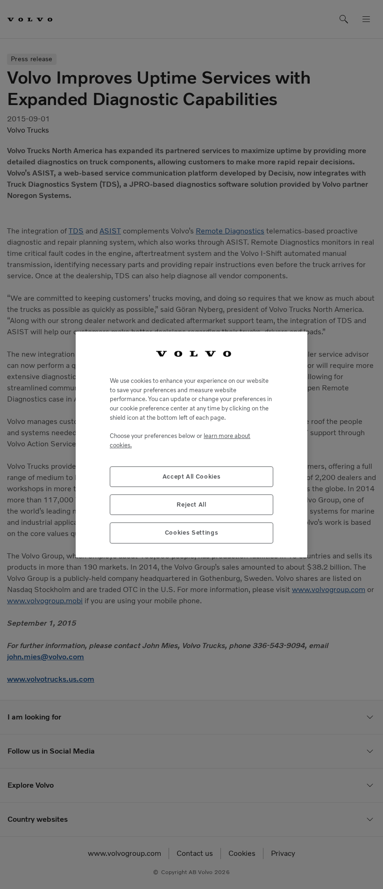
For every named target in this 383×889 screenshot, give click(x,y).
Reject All (191, 504)
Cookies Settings (192, 532)
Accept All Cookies (192, 476)
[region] (191, 444)
